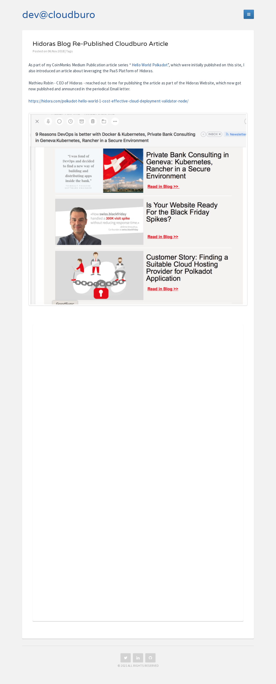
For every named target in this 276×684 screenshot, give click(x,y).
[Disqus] (138, 402)
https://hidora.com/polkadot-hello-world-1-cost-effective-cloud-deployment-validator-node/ (108, 101)
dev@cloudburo (58, 15)
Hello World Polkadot (150, 64)
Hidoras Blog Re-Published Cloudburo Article (100, 44)
